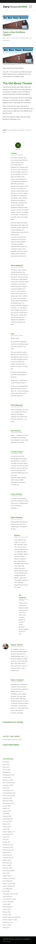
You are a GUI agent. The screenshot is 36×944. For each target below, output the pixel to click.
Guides (5, 860)
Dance (5, 764)
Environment (7, 803)
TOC (4, 132)
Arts (4, 762)
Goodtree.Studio (6, 941)
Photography (7, 775)
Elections (5, 868)
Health (5, 824)
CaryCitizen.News (11, 744)
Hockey (5, 914)
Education (6, 801)
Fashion (5, 811)
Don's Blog (6, 881)
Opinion (5, 876)
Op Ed (5, 891)
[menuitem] (25, 7)
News (27, 38)
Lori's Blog (6, 888)
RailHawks (6, 922)
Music (5, 770)
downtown (22, 130)
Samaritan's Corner (9, 894)
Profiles (5, 842)
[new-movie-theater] (16, 23)
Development (14, 130)
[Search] (25, 7)
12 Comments (14, 38)
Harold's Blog (7, 886)
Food (4, 813)
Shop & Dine (7, 901)
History (5, 826)
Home (5, 829)
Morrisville (6, 863)
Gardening (6, 819)
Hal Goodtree (6, 40)
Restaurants (6, 850)
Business (6, 780)
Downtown (6, 785)
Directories (6, 855)
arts (8, 130)
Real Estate (6, 845)
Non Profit (6, 834)
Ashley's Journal (8, 878)
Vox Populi (6, 896)
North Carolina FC (8, 920)
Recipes (5, 816)
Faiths (5, 808)
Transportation (7, 793)
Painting (5, 772)
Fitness (5, 912)
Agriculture (6, 798)
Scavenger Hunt (8, 899)
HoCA (4, 788)
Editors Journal (7, 883)
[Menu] (30, 7)
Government (7, 870)
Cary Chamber (7, 782)
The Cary (28, 130)
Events (5, 806)
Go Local (5, 821)
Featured (23, 38)
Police (5, 873)
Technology (6, 790)
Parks (4, 837)
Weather (5, 852)
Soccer (5, 925)
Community (6, 795)
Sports (5, 904)
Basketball (6, 907)
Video (4, 927)
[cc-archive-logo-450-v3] (15, 7)
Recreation (6, 847)
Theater (5, 777)
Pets (4, 839)
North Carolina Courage (10, 917)
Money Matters (7, 832)
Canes (5, 909)
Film (4, 767)
